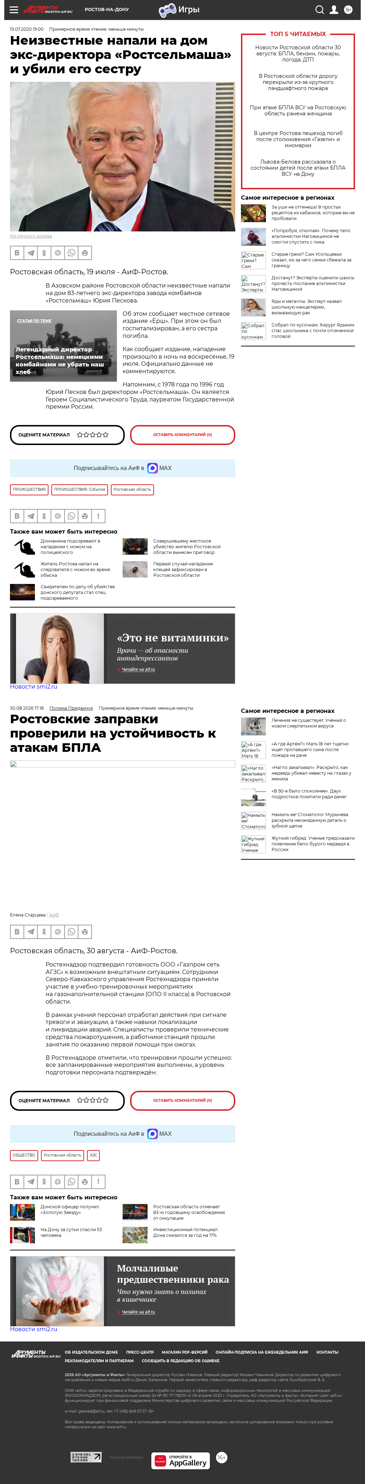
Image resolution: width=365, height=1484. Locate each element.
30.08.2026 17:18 (27, 708)
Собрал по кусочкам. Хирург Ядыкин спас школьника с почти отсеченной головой (313, 330)
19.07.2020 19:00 (26, 29)
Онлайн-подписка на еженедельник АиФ (262, 1352)
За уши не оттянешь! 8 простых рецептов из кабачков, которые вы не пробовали (313, 212)
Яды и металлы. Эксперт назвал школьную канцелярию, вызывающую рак (307, 307)
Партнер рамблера (126, 1457)
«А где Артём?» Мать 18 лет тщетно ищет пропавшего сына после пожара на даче (310, 749)
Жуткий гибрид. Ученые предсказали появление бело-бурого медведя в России (313, 843)
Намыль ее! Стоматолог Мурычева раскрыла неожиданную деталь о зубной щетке (310, 820)
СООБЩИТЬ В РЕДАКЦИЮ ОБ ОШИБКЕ (181, 1361)
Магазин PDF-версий (184, 1352)
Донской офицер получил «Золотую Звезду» (70, 1209)
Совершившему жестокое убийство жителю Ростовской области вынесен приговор (187, 546)
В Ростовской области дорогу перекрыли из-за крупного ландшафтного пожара (298, 82)
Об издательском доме (91, 1352)
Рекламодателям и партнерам (99, 1361)
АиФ (54, 915)
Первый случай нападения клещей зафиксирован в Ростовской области (183, 569)
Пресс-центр (140, 1352)
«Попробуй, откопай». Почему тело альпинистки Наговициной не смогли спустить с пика (311, 236)
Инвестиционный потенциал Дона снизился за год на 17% (185, 1232)
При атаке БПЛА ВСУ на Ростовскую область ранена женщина (298, 111)
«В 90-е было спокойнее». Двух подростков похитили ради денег (309, 793)
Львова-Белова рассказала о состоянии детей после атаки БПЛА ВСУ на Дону (298, 168)
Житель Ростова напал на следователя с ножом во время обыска (75, 569)
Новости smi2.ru (33, 686)
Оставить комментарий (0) (182, 435)
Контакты (327, 1352)
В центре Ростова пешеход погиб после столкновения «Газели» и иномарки (298, 139)
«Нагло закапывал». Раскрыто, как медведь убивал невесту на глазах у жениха (311, 773)
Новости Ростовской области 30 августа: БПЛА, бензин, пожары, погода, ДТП (298, 54)
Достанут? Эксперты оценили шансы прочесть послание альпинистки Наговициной (313, 283)
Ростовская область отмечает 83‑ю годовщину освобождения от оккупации (189, 1212)
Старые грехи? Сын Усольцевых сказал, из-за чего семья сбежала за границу (311, 259)
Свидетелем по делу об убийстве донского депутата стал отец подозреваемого (78, 592)
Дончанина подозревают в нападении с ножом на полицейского (70, 546)
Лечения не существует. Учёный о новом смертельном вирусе (309, 723)
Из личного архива (31, 236)
